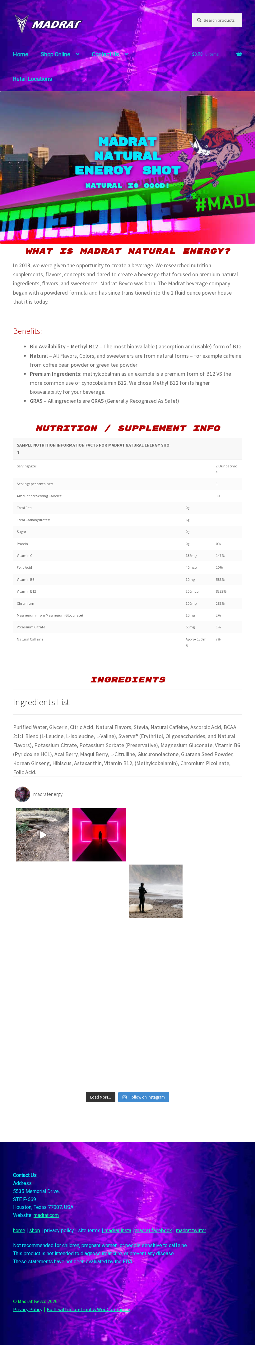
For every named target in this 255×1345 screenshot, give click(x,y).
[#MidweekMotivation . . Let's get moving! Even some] (43, 891)
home (19, 1230)
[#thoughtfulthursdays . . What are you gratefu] (156, 1060)
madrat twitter (191, 1230)
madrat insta (117, 1230)
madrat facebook (153, 1230)
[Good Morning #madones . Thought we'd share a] (43, 1004)
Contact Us (105, 54)
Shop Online (55, 54)
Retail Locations (32, 79)
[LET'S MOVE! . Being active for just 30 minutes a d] (212, 948)
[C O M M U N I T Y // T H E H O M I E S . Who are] (43, 1060)
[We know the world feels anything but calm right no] (212, 1004)
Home (20, 54)
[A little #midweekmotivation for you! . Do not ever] (156, 1004)
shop (34, 1230)
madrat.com (46, 1215)
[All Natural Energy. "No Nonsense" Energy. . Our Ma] (212, 835)
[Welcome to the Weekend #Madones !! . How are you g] (99, 1060)
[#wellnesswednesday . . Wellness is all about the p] (156, 948)
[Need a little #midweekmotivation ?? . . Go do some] (212, 1060)
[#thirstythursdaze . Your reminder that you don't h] (99, 1004)
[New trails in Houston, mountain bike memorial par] (43, 835)
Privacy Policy (27, 1309)
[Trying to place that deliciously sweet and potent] (99, 891)
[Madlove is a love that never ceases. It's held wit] (212, 891)
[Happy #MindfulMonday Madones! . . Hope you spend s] (156, 891)
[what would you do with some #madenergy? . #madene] (99, 948)
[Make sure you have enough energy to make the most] (43, 948)
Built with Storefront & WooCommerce (88, 1309)
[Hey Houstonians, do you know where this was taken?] (99, 835)
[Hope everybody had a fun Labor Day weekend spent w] (156, 835)
